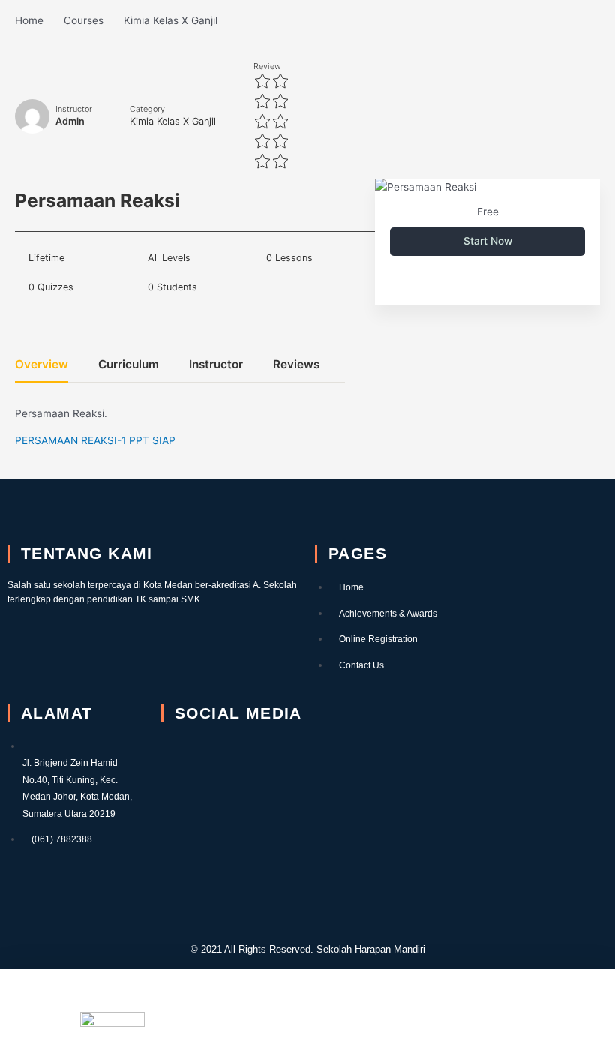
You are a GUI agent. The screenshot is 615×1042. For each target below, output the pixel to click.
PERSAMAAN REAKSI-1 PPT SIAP (95, 440)
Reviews (296, 365)
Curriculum (128, 365)
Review (267, 66)
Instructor (74, 109)
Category (147, 109)
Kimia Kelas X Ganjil (173, 121)
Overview (41, 365)
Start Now (488, 241)
